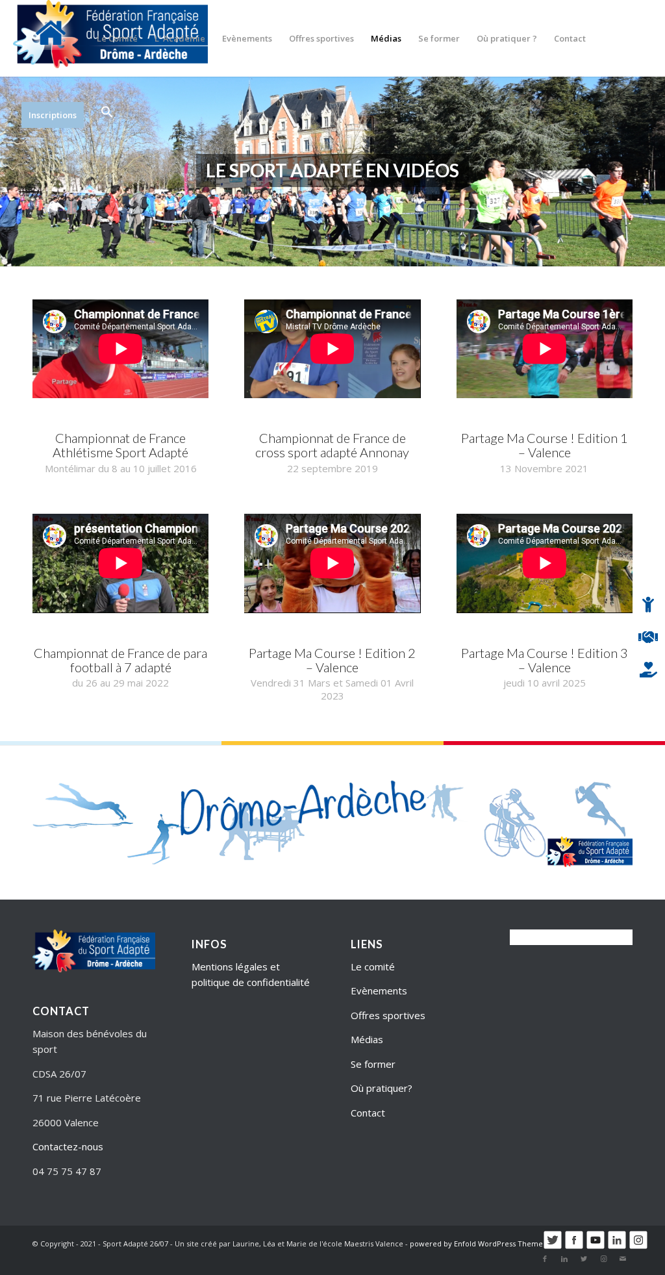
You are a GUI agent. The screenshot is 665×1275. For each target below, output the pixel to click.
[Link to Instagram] (603, 1259)
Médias (367, 1039)
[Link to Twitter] (584, 1259)
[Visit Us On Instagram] (638, 1246)
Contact (368, 1112)
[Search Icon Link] (103, 115)
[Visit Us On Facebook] (573, 1246)
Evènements (379, 990)
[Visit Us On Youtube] (595, 1246)
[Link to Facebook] (545, 1259)
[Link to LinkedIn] (564, 1259)
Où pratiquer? (381, 1087)
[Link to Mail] (623, 1259)
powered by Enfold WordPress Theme (476, 1243)
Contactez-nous (67, 1146)
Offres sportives (388, 1015)
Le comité (373, 966)
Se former (373, 1063)
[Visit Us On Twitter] (552, 1246)
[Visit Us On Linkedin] (616, 1246)
